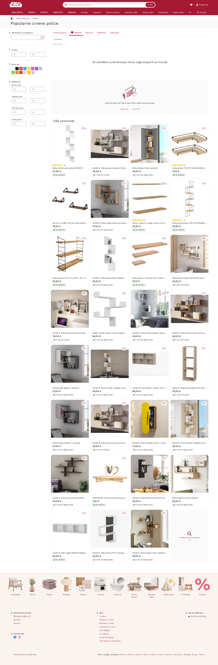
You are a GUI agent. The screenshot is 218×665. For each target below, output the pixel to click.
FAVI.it (161, 655)
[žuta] (28, 68)
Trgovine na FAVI (106, 620)
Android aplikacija (198, 616)
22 (85, 128)
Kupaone (117, 595)
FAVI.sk (131, 655)
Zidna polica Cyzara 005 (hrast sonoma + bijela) (193, 278)
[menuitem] (17, 12)
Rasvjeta (66, 595)
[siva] (40, 68)
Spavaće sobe (151, 596)
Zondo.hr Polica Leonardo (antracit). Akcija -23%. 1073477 (77, 498)
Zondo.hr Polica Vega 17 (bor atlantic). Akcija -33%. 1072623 (158, 553)
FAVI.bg (187, 655)
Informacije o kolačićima (110, 641)
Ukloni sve (124, 109)
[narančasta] (17, 72)
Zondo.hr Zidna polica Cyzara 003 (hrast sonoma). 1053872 (118, 443)
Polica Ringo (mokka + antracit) (66, 443)
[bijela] (13, 68)
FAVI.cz (123, 655)
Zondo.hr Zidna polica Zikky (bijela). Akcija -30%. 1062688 (117, 278)
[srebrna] (32, 72)
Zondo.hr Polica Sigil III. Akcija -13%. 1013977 (151, 388)
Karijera (17, 623)
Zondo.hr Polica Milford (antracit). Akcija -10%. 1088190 (156, 498)
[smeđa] (21, 72)
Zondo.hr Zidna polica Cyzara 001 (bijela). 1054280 (74, 333)
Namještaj (15, 595)
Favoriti (77, 33)
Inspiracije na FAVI (107, 627)
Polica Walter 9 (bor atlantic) (144, 168)
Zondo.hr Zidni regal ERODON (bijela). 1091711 (72, 553)
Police (35, 18)
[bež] (24, 72)
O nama (102, 616)
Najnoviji (89, 33)
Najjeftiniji (101, 33)
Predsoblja (185, 595)
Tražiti (150, 5)
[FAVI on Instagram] (19, 637)
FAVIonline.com (20, 655)
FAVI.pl (138, 655)
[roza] (32, 68)
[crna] (17, 68)
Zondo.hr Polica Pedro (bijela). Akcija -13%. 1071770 (154, 333)
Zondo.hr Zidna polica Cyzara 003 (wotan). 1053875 (194, 333)
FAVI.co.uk (178, 655)
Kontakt (17, 620)
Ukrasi (32, 595)
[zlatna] (28, 72)
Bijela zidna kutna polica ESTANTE (67, 168)
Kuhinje (100, 595)
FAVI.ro (146, 655)
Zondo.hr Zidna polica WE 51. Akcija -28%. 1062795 (114, 553)
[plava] (24, 68)
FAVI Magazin (105, 630)
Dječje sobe (168, 595)
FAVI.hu (153, 655)
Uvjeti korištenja (106, 637)
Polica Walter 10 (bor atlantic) (185, 498)
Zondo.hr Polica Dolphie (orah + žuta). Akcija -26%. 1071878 (158, 443)
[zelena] (13, 72)
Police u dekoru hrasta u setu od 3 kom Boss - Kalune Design (159, 223)
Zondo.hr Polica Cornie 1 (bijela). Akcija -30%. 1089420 (116, 388)
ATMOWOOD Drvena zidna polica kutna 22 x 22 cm (115, 498)
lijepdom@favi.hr (23, 616)
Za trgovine (104, 634)
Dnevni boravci (22, 18)
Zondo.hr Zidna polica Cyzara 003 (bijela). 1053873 (114, 168)
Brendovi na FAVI (106, 623)
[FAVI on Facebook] (15, 637)
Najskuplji (114, 33)
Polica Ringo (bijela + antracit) (65, 388)
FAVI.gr (194, 655)
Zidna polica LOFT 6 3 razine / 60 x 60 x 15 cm (73, 278)
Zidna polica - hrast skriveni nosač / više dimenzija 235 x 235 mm (161, 278)
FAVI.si (201, 655)
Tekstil (49, 595)
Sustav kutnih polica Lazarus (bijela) (108, 333)
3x (65, 165)
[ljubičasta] (36, 68)
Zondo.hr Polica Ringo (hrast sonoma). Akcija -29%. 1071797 (118, 223)
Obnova (83, 595)
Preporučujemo (60, 33)
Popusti (202, 595)
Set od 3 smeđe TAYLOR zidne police (69, 223)
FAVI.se (168, 655)
